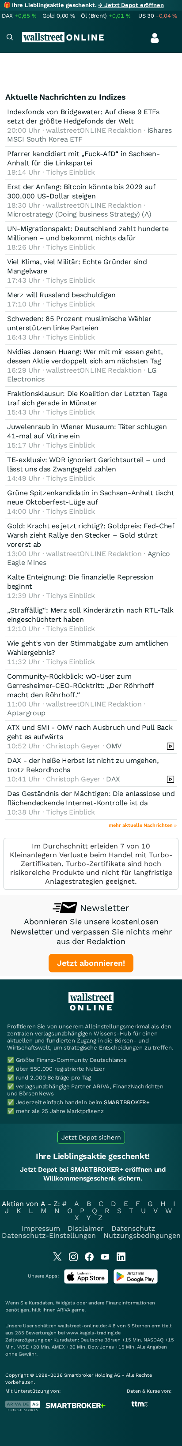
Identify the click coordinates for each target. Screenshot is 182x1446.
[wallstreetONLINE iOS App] (86, 1281)
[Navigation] (9, 38)
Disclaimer (86, 1228)
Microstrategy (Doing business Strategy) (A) (79, 214)
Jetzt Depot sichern (91, 1137)
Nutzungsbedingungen (142, 1235)
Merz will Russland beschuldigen (61, 295)
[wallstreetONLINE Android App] (136, 1281)
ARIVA (63, 1310)
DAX (113, 779)
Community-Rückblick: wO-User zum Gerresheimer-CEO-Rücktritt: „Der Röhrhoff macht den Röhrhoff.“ (80, 685)
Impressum (41, 1228)
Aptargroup (26, 713)
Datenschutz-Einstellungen (49, 1235)
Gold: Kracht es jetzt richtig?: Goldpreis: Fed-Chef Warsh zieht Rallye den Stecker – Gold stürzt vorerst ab (90, 535)
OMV (113, 746)
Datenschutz (133, 1228)
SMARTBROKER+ (127, 1102)
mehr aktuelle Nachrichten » (143, 825)
